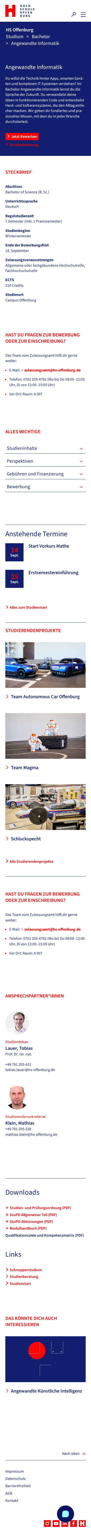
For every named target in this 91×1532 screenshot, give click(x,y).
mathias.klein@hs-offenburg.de (31, 1134)
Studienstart (20, 1283)
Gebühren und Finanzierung (35, 474)
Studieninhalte (22, 448)
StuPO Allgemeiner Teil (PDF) (33, 1215)
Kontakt (11, 1500)
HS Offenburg (19, 30)
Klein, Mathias (19, 1123)
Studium (15, 36)
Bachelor (41, 36)
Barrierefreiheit (18, 1486)
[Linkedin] (64, 1523)
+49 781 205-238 (18, 1129)
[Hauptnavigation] (83, 14)
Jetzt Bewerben (24, 136)
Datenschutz (15, 1478)
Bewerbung (18, 486)
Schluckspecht (26, 839)
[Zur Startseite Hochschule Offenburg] (24, 11)
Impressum (14, 1471)
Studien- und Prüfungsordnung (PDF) (40, 1208)
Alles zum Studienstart (28, 607)
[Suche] (73, 14)
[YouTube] (56, 1523)
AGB (8, 1493)
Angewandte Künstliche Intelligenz (46, 1391)
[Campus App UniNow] (82, 1523)
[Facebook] (73, 1523)
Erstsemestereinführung (53, 572)
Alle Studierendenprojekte (31, 861)
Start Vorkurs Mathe (48, 546)
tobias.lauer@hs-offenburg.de (30, 1069)
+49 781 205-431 (18, 1064)
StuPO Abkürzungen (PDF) (31, 1221)
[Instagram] (47, 1523)
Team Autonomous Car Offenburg (45, 697)
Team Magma (24, 768)
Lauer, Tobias (19, 1048)
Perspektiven (20, 461)
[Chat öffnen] (65, 1513)
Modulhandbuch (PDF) (28, 1228)
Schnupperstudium (26, 1270)
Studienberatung (24, 144)
